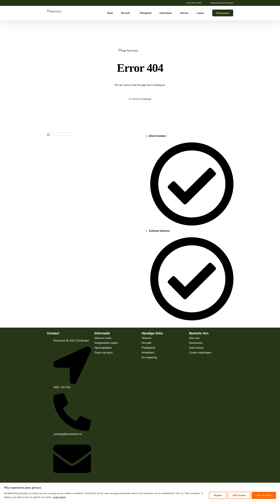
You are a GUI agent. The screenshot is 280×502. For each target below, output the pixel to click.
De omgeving (149, 357)
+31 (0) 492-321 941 (193, 3)
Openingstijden (103, 347)
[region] (140, 492)
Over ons (194, 338)
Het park (146, 343)
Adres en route (102, 338)
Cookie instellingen (200, 352)
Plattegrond (148, 347)
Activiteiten (148, 352)
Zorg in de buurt (103, 352)
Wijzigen (218, 495)
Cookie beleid (59, 497)
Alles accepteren (263, 495)
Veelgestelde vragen (106, 343)
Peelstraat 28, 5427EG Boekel (221, 3)
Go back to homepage (140, 98)
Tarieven (147, 338)
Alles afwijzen (239, 495)
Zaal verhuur (196, 347)
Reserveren (196, 343)
